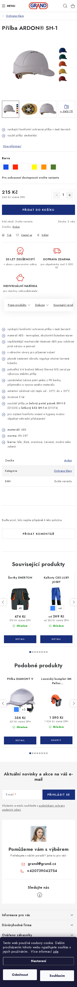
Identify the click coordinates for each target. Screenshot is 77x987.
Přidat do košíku (38, 210)
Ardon (16, 227)
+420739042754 (42, 870)
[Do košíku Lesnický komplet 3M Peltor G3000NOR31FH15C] (56, 740)
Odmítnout (20, 974)
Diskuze (40, 305)
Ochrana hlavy (63, 471)
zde (55, 951)
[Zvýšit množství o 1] (69, 195)
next (73, 602)
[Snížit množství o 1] (56, 195)
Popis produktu (17, 305)
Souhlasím (57, 975)
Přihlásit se (58, 795)
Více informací (12, 146)
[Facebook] (39, 895)
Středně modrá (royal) (52, 608)
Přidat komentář (38, 534)
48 (20, 608)
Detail (20, 639)
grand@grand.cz (42, 863)
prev (3, 602)
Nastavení (38, 961)
